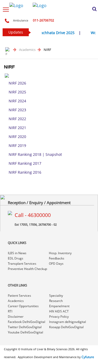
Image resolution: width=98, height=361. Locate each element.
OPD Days (56, 263)
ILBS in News (17, 253)
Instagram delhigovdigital (67, 322)
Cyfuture (88, 357)
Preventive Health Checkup (27, 269)
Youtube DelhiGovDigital (25, 332)
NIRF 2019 (17, 145)
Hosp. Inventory (60, 253)
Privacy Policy (59, 316)
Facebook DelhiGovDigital (26, 322)
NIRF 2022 (17, 118)
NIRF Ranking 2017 (25, 163)
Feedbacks (56, 258)
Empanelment (59, 306)
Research (56, 301)
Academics (27, 49)
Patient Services (19, 295)
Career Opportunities (23, 306)
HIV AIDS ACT (59, 311)
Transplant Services (22, 263)
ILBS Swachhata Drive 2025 (50, 32)
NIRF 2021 (17, 127)
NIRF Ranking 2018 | (27, 154)
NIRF (47, 49)
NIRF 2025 (17, 91)
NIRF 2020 (17, 136)
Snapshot (53, 154)
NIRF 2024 (17, 100)
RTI (10, 311)
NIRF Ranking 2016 (25, 172)
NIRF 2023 (17, 109)
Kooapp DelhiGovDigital (66, 327)
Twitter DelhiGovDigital (25, 327)
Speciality (56, 295)
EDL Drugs (15, 258)
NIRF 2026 (17, 83)
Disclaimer (16, 316)
